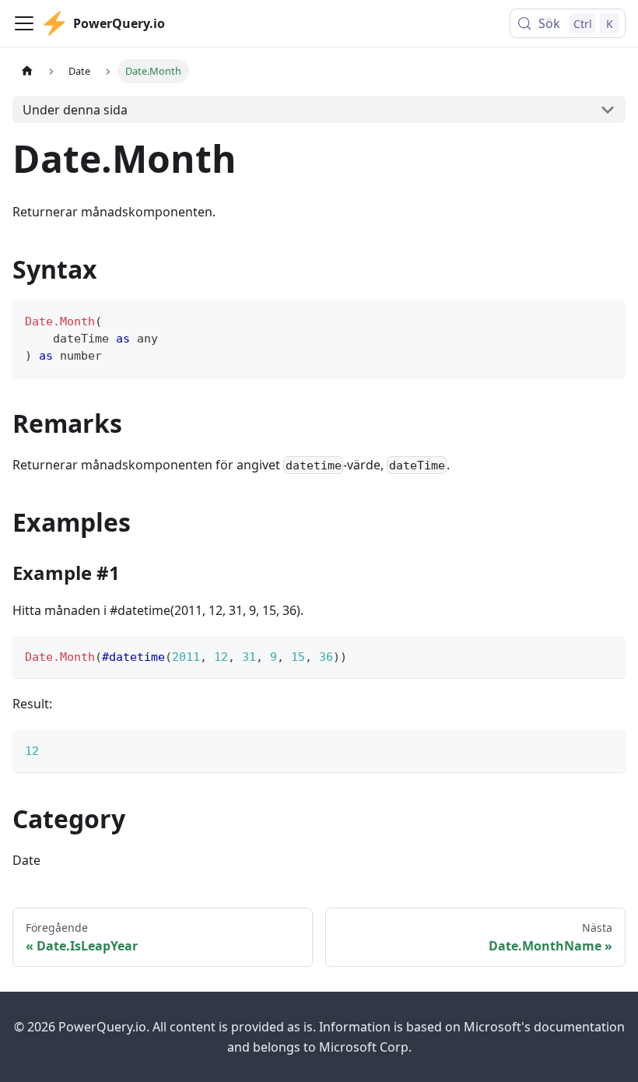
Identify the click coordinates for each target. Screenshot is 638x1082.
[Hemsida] (27, 71)
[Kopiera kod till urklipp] (606, 319)
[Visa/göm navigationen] (24, 23)
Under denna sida (75, 109)
